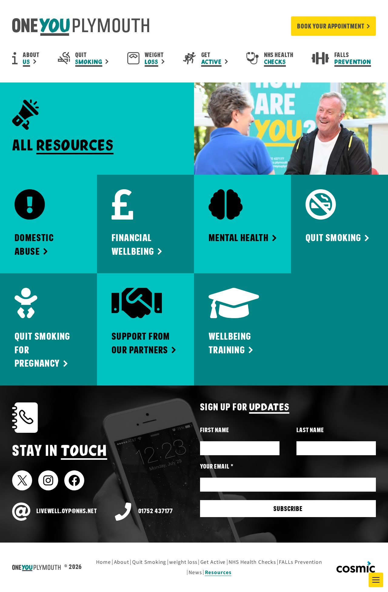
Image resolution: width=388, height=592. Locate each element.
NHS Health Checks (252, 562)
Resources (218, 572)
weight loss (183, 562)
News (195, 572)
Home (103, 562)
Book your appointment (330, 26)
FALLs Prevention (300, 562)
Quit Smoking (149, 562)
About (121, 562)
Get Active (213, 562)
